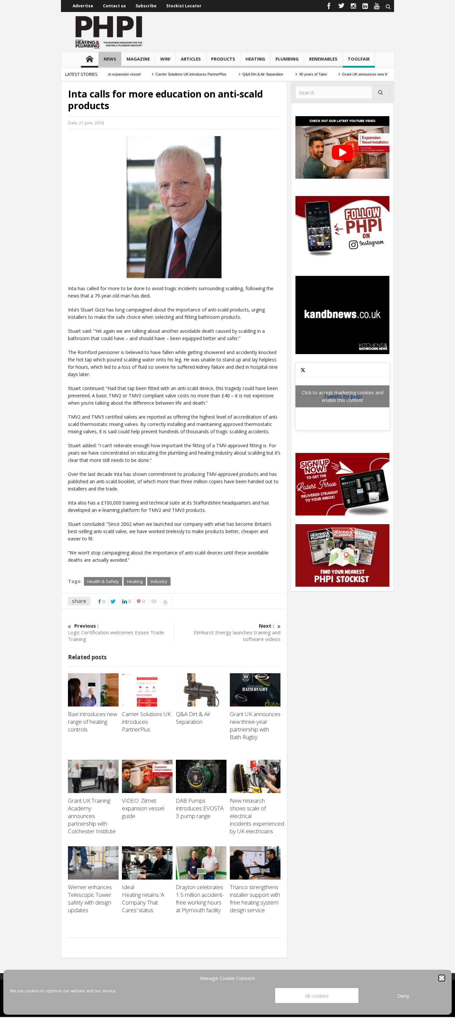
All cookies (317, 995)
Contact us (114, 6)
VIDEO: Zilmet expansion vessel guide (143, 808)
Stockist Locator (184, 6)
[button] (441, 978)
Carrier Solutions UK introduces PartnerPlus (176, 74)
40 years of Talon (298, 74)
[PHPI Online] (109, 31)
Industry (159, 581)
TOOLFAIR (359, 59)
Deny (403, 995)
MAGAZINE (138, 59)
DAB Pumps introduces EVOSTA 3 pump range (200, 808)
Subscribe (146, 6)
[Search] (380, 92)
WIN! (165, 59)
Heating (135, 581)
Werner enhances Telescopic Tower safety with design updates (90, 898)
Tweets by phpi (342, 396)
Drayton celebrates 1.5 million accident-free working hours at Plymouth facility (200, 898)
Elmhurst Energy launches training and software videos (237, 632)
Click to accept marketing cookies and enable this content (342, 396)
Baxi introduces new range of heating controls (92, 721)
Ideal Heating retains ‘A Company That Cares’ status (143, 898)
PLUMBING (287, 59)
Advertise (83, 6)
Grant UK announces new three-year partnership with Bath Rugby (380, 74)
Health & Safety (103, 581)
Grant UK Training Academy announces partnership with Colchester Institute (92, 816)
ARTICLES (191, 59)
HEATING (255, 59)
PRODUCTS (223, 59)
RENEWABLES (323, 59)
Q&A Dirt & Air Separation (248, 74)
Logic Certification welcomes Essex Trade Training (116, 632)
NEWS (110, 59)
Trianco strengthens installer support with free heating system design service (255, 898)
